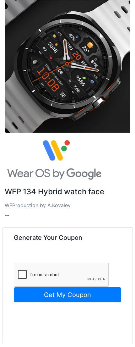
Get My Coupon (67, 295)
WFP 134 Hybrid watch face (54, 191)
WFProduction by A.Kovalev (38, 205)
